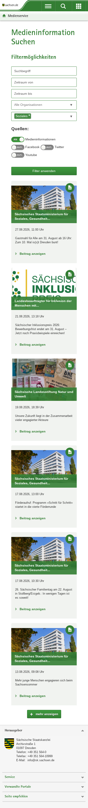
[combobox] (44, 105)
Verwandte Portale (18, 787)
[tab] (44, 731)
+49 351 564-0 (37, 752)
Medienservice (18, 16)
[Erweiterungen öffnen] (79, 6)
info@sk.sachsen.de (41, 760)
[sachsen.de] (11, 5)
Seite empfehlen (16, 796)
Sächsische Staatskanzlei (33, 740)
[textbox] (34, 105)
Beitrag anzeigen (33, 253)
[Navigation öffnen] (48, 6)
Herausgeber (13, 730)
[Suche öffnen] (63, 6)
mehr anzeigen (46, 714)
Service (10, 777)
